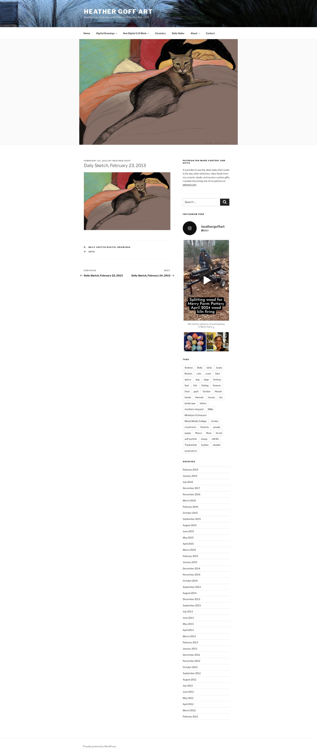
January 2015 (190, 562)
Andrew (189, 367)
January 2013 (190, 648)
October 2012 (190, 667)
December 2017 (191, 488)
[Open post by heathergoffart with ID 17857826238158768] (206, 280)
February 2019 (190, 469)
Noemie (204, 427)
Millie (210, 409)
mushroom (190, 427)
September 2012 (192, 673)
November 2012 (191, 660)
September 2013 (192, 605)
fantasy (217, 379)
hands (188, 397)
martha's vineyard (194, 409)
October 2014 (190, 580)
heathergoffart (206, 243)
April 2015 (188, 543)
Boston (188, 373)
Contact (210, 33)
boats (219, 367)
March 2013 (189, 636)
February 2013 (190, 642)
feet (187, 385)
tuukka (205, 444)
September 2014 (192, 587)
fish (195, 385)
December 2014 (191, 568)
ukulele (216, 444)
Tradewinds (191, 444)
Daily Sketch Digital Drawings (109, 247)
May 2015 (188, 537)
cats (91, 252)
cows (208, 373)
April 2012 (188, 704)
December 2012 (191, 654)
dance (188, 379)
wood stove (191, 450)
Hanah (218, 391)
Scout (219, 433)
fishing (205, 385)
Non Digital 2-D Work (134, 33)
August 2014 (189, 593)
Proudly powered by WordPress (99, 746)
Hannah (199, 397)
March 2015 (189, 549)
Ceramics (160, 33)
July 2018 (188, 482)
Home (87, 33)
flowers (217, 385)
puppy (188, 433)
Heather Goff (121, 161)
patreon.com (189, 184)
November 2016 (191, 494)
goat (196, 391)
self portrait (191, 438)
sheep (204, 438)
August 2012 (189, 679)
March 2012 (189, 710)
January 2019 (190, 475)
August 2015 (189, 525)
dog (197, 379)
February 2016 (190, 506)
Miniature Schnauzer (196, 415)
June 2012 (188, 691)
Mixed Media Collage (196, 421)
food (187, 391)
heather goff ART (118, 11)
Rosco (198, 433)
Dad (217, 373)
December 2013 (191, 599)
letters (203, 403)
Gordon (207, 391)
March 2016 (189, 500)
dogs (206, 379)
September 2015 (192, 519)
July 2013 (188, 611)
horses (211, 397)
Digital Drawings (105, 33)
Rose (208, 433)
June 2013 (188, 617)
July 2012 (188, 685)
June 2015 (188, 531)
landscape (190, 403)
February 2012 (190, 716)
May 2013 (188, 623)
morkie (214, 421)
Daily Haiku (178, 33)
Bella (199, 367)
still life (215, 438)
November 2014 (191, 574)
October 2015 (190, 512)
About (194, 33)
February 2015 (190, 556)
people (216, 427)
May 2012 (188, 698)
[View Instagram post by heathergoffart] (226, 317)
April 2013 (188, 630)
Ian (221, 397)
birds (209, 367)
